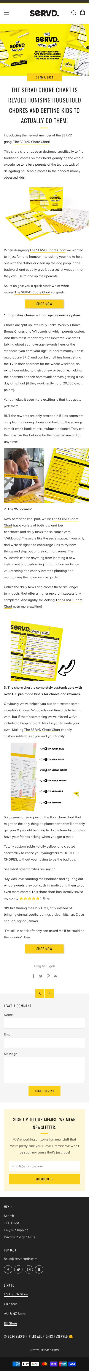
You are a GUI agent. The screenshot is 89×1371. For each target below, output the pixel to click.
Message (10, 1054)
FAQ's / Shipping (16, 1230)
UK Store (10, 1304)
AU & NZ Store (14, 1314)
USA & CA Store (16, 1294)
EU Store (10, 1323)
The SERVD (21, 142)
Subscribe (42, 1179)
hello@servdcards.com (20, 1259)
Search (9, 1216)
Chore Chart (40, 142)
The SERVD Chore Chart (32, 292)
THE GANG (12, 1223)
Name (8, 1015)
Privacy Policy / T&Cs (19, 1237)
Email (8, 1034)
